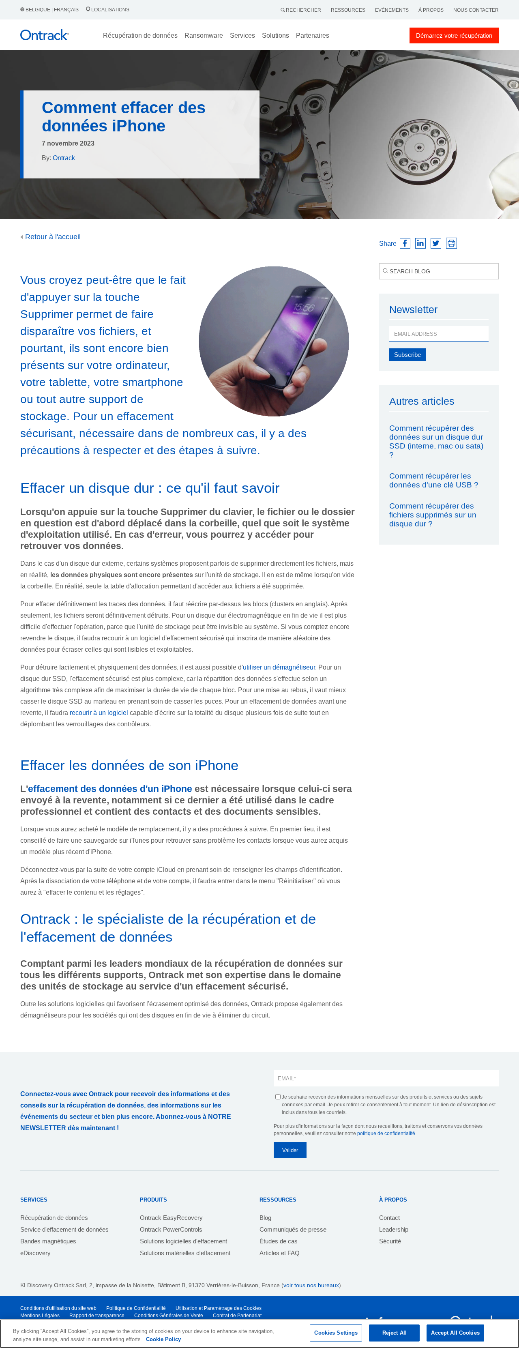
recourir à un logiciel (99, 712)
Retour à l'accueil (52, 237)
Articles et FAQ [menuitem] (280, 1252)
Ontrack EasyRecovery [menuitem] (171, 1217)
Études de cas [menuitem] (279, 1241)
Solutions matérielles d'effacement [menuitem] (185, 1252)
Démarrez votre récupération (454, 35)
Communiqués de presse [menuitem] (293, 1229)
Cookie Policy (163, 1339)
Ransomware (203, 35)
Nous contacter (476, 10)
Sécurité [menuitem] (390, 1241)
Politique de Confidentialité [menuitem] (136, 1308)
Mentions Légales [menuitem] (40, 1315)
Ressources (348, 10)
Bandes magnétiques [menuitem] (48, 1241)
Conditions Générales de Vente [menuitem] (168, 1315)
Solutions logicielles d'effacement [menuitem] (183, 1241)
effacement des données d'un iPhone (110, 788)
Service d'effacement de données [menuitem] (64, 1229)
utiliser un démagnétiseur (279, 667)
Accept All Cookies (455, 1333)
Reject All (394, 1333)
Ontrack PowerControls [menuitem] (171, 1229)
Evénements (392, 10)
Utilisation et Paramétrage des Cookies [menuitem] (219, 1308)
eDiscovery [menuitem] (35, 1252)
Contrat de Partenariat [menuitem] (237, 1315)
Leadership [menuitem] (393, 1229)
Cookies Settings (336, 1333)
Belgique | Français (52, 10)
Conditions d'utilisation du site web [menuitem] (58, 1308)
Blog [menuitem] (265, 1217)
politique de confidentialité (386, 1133)
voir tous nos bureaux (311, 1285)
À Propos (431, 10)
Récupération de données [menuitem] (54, 1217)
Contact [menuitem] (389, 1217)
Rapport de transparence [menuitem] (96, 1315)
